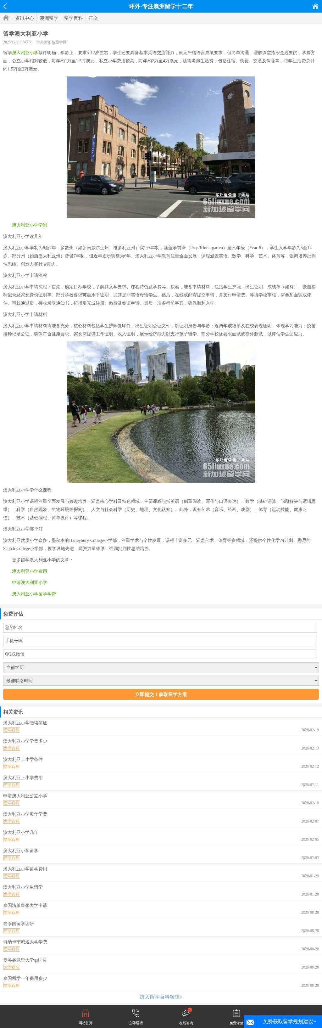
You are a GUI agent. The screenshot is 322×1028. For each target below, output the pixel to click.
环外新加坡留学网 (51, 42)
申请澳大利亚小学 (29, 582)
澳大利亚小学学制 (29, 225)
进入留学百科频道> (161, 997)
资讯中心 (24, 18)
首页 (315, 6)
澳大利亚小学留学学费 (34, 594)
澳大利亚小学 (25, 52)
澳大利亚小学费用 (29, 571)
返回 (5, 6)
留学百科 (73, 18)
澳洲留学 (49, 18)
